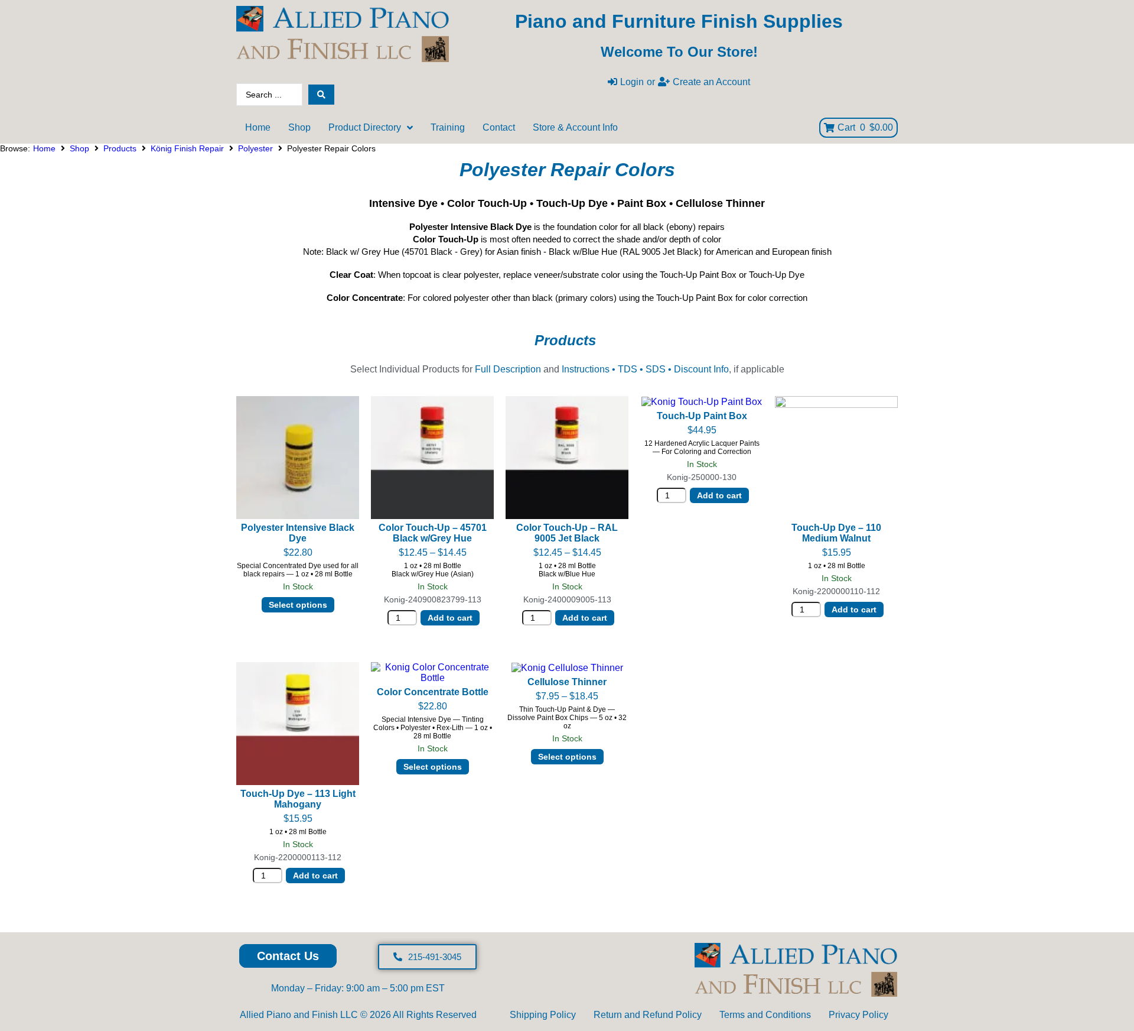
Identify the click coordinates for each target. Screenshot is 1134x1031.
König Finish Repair (187, 148)
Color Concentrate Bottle (432, 692)
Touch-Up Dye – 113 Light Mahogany (298, 799)
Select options (298, 604)
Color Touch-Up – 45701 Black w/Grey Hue (433, 533)
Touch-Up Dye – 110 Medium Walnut (836, 533)
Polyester (255, 148)
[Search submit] (321, 95)
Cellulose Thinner (567, 682)
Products (119, 148)
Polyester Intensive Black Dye (297, 533)
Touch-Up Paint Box (702, 416)
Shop (79, 148)
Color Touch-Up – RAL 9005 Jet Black (567, 533)
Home (44, 148)
